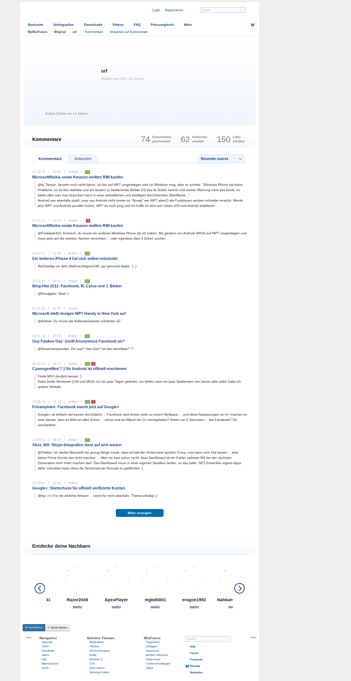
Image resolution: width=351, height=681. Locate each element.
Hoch (29, 637)
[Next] (239, 588)
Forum (194, 653)
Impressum (152, 650)
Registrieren (174, 10)
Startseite (35, 25)
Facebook (196, 659)
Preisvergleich (162, 25)
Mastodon (196, 672)
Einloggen (151, 646)
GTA (92, 663)
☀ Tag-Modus (34, 627)
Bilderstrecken (50, 663)
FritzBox (94, 646)
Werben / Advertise (157, 655)
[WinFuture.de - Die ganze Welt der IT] (63, 13)
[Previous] (40, 588)
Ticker (45, 646)
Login (156, 10)
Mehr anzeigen (140, 513)
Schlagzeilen (63, 25)
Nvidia (92, 655)
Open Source (97, 667)
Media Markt (96, 642)
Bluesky (195, 666)
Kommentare (94, 32)
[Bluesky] (253, 25)
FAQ (137, 25)
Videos (118, 25)
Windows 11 (96, 659)
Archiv (45, 667)
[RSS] (237, 25)
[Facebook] (245, 25)
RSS (192, 646)
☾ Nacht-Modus (58, 627)
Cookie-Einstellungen (158, 663)
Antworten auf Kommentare (129, 32)
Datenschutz (153, 659)
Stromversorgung (99, 650)
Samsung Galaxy (99, 672)
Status (149, 667)
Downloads (93, 25)
